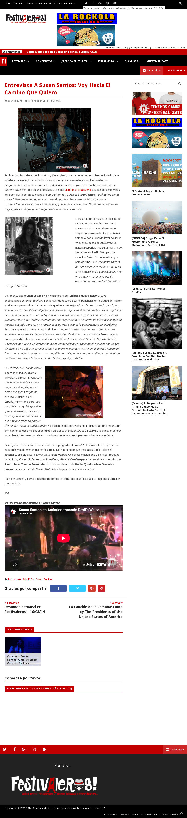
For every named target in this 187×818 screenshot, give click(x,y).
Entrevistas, (34, 100)
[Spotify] (114, 3)
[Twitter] (86, 3)
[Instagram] (107, 3)
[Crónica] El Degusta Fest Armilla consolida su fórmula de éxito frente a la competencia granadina (149, 408)
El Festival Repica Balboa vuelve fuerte (148, 192)
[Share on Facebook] (58, 588)
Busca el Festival (76, 61)
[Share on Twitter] (77, 588)
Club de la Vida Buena (78, 190)
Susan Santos (44, 579)
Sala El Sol (28, 579)
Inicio (8, 3)
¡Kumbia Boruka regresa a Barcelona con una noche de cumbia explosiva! (149, 356)
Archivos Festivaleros (64, 3)
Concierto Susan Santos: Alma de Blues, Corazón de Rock (22, 659)
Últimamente (11, 51)
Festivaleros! (11, 808)
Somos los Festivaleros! (38, 3)
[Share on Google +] (92, 588)
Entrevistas (14, 579)
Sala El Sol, (45, 100)
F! (4, 61)
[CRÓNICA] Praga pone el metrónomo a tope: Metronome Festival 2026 (72, 51)
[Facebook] (93, 3)
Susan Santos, (56, 100)
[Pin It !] (101, 588)
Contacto (18, 3)
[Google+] (100, 3)
